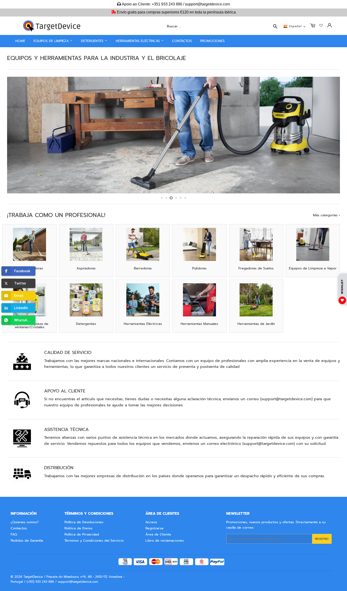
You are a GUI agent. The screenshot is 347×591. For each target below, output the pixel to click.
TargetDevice (33, 576)
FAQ (14, 534)
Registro (322, 539)
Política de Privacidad (81, 534)
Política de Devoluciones (83, 522)
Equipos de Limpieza (52, 40)
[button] (18, 271)
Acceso (151, 522)
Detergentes (93, 40)
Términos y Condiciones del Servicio (94, 540)
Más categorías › (326, 215)
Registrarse (154, 528)
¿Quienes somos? (25, 522)
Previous (17, 135)
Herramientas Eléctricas (138, 40)
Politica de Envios (78, 528)
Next (330, 135)
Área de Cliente (158, 534)
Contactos (182, 40)
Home (20, 40)
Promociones (212, 40)
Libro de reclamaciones (164, 540)
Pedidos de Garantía (27, 540)
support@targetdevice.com (286, 399)
